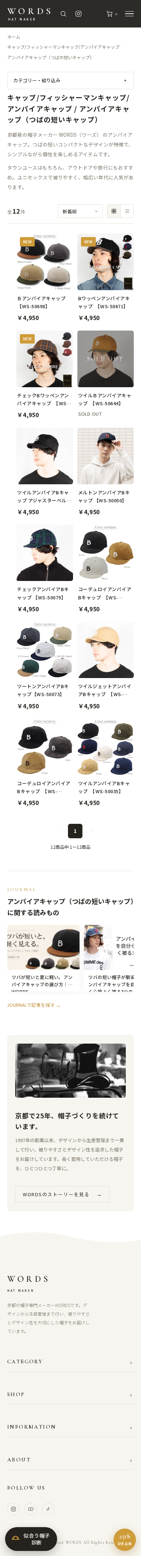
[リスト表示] (126, 211)
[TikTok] (48, 1509)
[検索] (63, 13)
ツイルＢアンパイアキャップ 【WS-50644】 (105, 399)
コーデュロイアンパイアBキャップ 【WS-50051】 (43, 787)
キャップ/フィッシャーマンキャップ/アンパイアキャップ (63, 47)
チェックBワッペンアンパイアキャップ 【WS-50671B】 (43, 399)
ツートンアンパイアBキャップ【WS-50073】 (43, 690)
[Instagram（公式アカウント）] (78, 13)
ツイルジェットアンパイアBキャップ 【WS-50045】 (105, 690)
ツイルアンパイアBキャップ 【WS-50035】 (104, 787)
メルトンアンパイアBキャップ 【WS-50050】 (104, 496)
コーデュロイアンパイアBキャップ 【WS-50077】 (105, 593)
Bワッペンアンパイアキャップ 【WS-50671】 (104, 302)
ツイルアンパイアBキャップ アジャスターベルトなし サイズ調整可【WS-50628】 (44, 496)
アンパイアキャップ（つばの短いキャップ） (50, 57)
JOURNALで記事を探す (34, 1004)
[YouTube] (31, 1509)
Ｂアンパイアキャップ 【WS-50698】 (43, 302)
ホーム (13, 37)
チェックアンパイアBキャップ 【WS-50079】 (43, 593)
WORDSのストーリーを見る (62, 1194)
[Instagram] (13, 1509)
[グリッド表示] (113, 211)
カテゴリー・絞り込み (70, 80)
